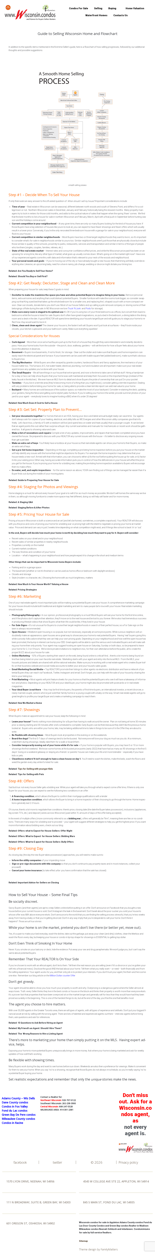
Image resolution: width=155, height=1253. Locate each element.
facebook (20, 1162)
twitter (57, 1162)
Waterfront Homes (96, 15)
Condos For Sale (78, 8)
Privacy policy (128, 1162)
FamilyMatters (109, 1249)
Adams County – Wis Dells (18, 1098)
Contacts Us (120, 15)
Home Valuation (135, 8)
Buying (112, 8)
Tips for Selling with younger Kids (35, 769)
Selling (98, 8)
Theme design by (90, 1249)
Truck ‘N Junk (74, 308)
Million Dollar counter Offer (62, 975)
